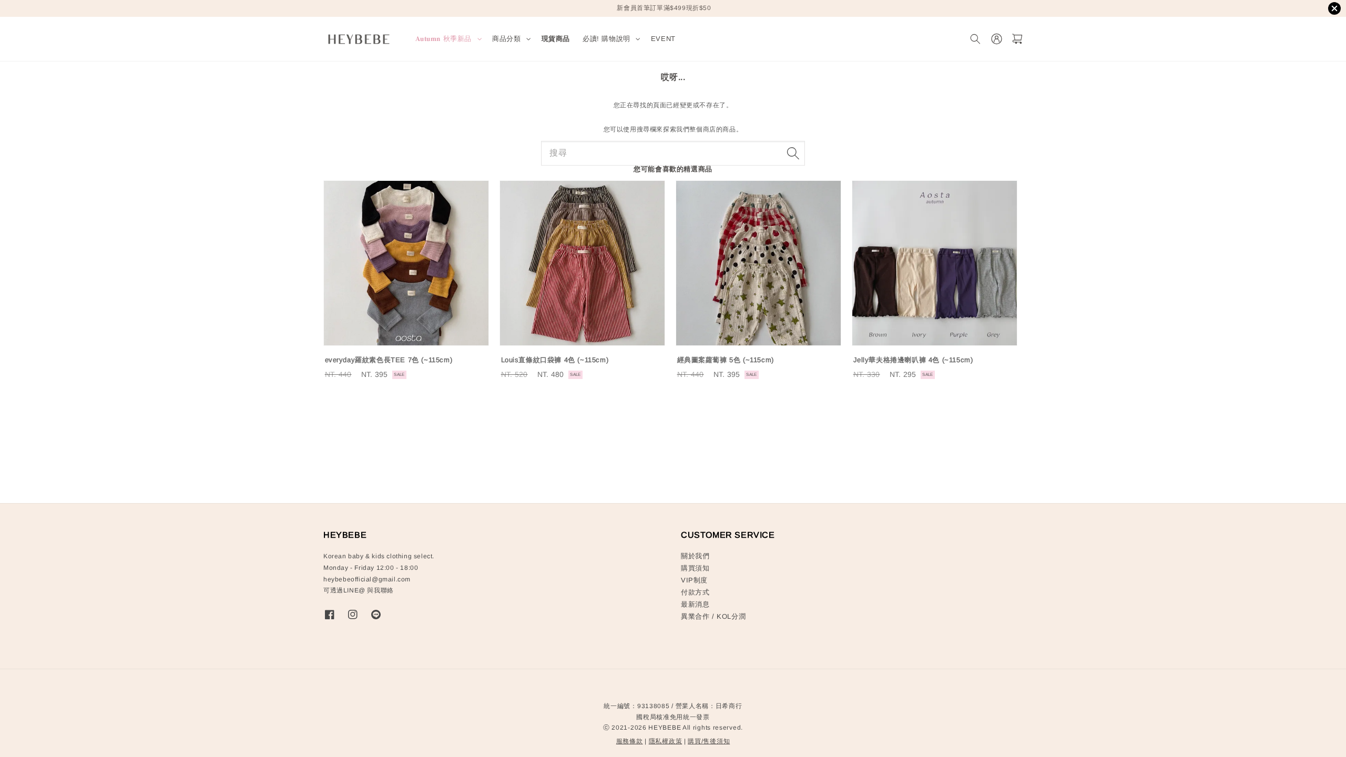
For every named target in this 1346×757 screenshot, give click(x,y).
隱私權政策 (665, 741)
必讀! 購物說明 (606, 39)
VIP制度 (694, 580)
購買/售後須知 (709, 741)
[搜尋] (792, 153)
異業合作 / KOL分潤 (713, 616)
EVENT (663, 39)
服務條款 (629, 741)
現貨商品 (556, 39)
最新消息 (695, 604)
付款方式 (695, 592)
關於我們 (695, 556)
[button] (975, 39)
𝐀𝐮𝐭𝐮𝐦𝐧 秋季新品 (443, 39)
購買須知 (695, 568)
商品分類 (506, 39)
